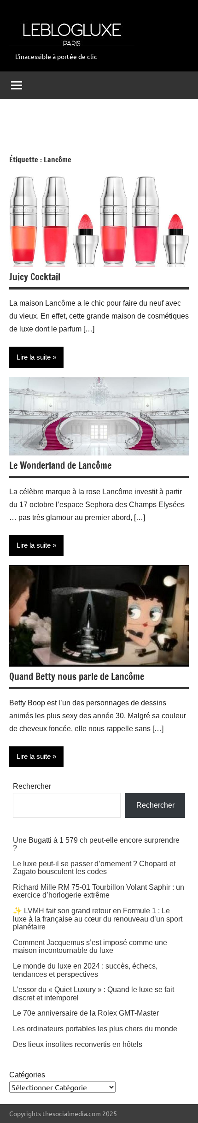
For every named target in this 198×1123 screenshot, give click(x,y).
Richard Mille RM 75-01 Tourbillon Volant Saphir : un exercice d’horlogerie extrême (98, 891)
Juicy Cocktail (34, 277)
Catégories (27, 1075)
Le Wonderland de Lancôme (60, 465)
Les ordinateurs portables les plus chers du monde (95, 1029)
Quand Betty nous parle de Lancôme (76, 676)
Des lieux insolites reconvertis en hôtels (77, 1044)
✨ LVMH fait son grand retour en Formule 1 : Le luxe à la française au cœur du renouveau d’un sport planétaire (97, 919)
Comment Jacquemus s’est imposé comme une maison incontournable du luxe (90, 947)
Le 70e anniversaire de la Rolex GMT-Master (86, 1013)
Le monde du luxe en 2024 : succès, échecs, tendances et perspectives (85, 970)
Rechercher (32, 786)
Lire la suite (34, 357)
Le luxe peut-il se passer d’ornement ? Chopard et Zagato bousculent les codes (94, 868)
